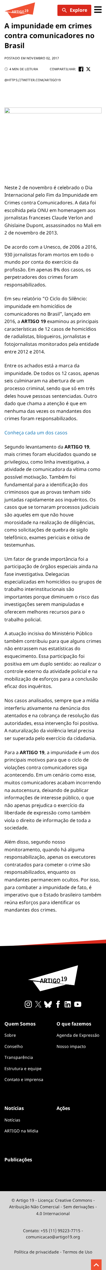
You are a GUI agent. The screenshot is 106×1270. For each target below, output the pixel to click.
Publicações (18, 1159)
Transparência (18, 1057)
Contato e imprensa (23, 1079)
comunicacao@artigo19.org (53, 1237)
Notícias (12, 1120)
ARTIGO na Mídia (21, 1131)
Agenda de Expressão (78, 1035)
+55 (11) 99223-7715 (60, 1230)
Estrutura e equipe (23, 1068)
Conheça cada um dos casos (35, 432)
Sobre (10, 1035)
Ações (63, 1108)
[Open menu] (98, 10)
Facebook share (81, 69)
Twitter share (88, 69)
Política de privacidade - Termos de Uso (53, 1252)
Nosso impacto (71, 1046)
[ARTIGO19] (19, 10)
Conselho (13, 1046)
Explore (78, 10)
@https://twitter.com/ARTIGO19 (32, 80)
